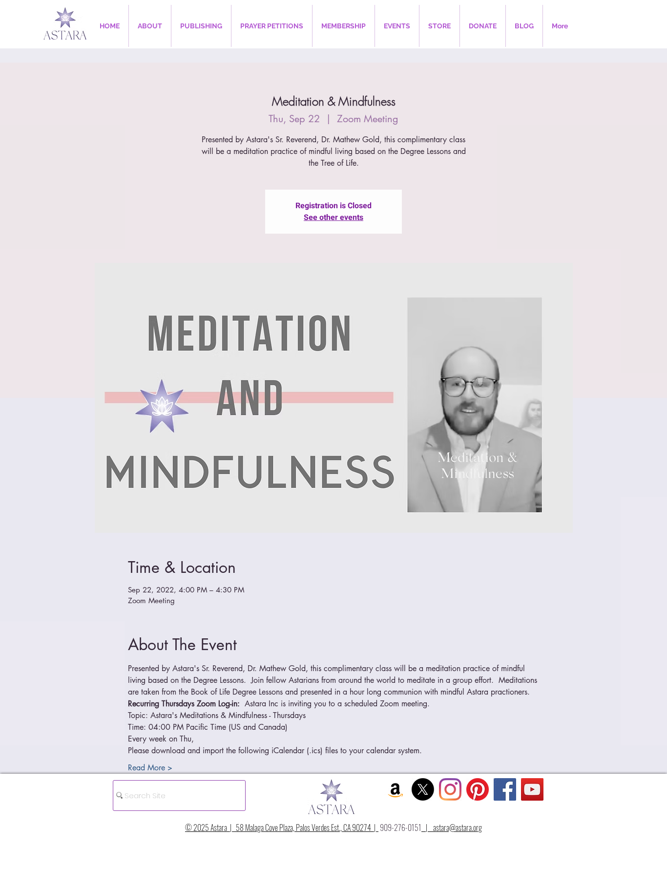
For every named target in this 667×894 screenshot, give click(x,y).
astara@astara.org (457, 827)
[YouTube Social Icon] (532, 789)
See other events (333, 217)
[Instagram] (450, 789)
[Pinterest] (477, 789)
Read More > (150, 768)
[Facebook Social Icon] (505, 789)
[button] (150, 26)
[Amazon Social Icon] (395, 789)
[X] (423, 789)
